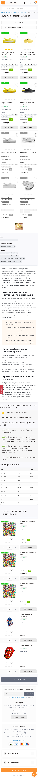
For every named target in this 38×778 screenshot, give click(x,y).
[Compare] (16, 37)
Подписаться (29, 693)
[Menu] (3, 2)
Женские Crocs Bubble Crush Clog (11, 261)
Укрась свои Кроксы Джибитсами (14, 512)
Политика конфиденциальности (20, 697)
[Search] (3, 8)
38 (9, 64)
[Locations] (24, 2)
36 (3, 64)
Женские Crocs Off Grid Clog (9, 253)
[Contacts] (30, 2)
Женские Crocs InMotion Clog (10, 256)
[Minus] (3, 547)
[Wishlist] (16, 33)
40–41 (16, 64)
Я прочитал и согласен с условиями (20, 698)
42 (3, 66)
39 (12, 64)
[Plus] (15, 547)
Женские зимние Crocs (8, 246)
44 (9, 66)
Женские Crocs (21, 12)
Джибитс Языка (26, 646)
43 (6, 66)
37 (6, 64)
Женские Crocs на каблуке (9, 240)
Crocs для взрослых (10, 12)
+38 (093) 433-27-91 (19, 714)
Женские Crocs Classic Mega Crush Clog (13, 258)
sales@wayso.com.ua (19, 740)
